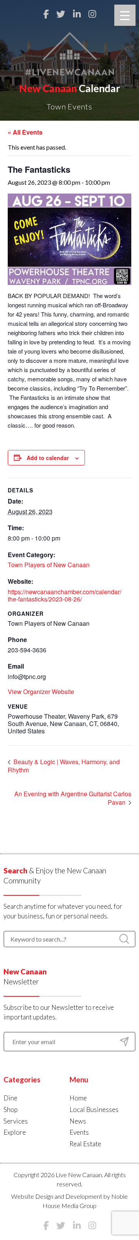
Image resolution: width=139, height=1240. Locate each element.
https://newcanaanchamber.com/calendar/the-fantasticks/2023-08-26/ (64, 595)
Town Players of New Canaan (49, 564)
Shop (10, 1109)
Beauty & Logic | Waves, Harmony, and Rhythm (64, 765)
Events (79, 1132)
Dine (10, 1098)
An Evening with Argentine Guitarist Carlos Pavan (72, 798)
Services (15, 1121)
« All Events (25, 132)
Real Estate (85, 1144)
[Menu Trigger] (125, 15)
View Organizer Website (41, 691)
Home (78, 1098)
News (78, 1121)
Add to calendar (48, 458)
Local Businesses (94, 1109)
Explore (14, 1132)
